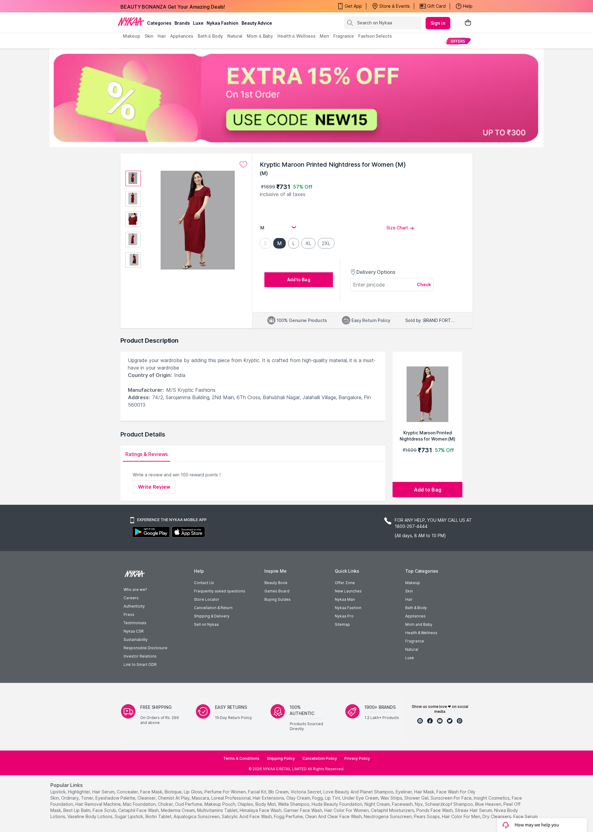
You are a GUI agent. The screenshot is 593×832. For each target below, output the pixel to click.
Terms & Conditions (241, 758)
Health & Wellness (421, 632)
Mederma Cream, (178, 810)
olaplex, (246, 804)
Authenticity (134, 606)
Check (424, 284)
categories (159, 23)
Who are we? (135, 589)
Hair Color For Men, (461, 816)
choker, (166, 804)
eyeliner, (404, 791)
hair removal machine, (98, 804)
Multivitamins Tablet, (217, 810)
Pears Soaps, (427, 816)
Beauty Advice (257, 23)
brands (182, 23)
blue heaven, (488, 804)
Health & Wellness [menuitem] (296, 36)
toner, (87, 798)
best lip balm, (77, 810)
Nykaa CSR (134, 631)
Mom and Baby (418, 624)
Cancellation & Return (213, 607)
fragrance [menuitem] (343, 36)
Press (129, 614)
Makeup (412, 582)
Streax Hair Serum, (474, 810)
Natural (411, 649)
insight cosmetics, (492, 798)
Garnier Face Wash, (303, 810)
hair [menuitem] (162, 36)
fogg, (318, 798)
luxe (198, 23)
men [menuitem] (324, 36)
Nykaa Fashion (222, 23)
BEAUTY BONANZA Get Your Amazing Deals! (172, 6)
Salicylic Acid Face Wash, (247, 816)
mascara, (201, 798)
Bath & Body (416, 607)
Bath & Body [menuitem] (210, 36)
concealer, (128, 791)
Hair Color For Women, (347, 810)
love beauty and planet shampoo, (358, 791)
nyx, (419, 804)
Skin (409, 591)
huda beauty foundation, (337, 804)
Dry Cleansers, (497, 816)
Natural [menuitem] (234, 36)
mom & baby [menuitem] (260, 36)
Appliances (415, 616)
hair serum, (104, 791)
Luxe (409, 657)
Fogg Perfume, (289, 816)
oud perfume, (189, 804)
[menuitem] (458, 40)
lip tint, (333, 798)
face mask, (151, 791)
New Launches (348, 591)
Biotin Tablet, (158, 816)
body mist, (266, 804)
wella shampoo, (294, 804)
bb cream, (278, 791)
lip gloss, (193, 791)
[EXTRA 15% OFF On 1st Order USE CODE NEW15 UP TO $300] (296, 97)
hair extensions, (269, 798)
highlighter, (79, 791)
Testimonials (135, 623)
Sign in (438, 23)
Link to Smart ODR (140, 664)
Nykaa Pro (344, 616)
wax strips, (392, 798)
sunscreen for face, (452, 798)
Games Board (276, 591)
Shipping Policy (281, 758)
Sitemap (342, 624)
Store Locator (206, 599)
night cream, (377, 804)
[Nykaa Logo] (130, 21)
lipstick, (58, 791)
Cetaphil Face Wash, (139, 810)
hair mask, (424, 791)
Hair (409, 599)
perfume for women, (225, 791)
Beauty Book (276, 582)
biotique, (174, 791)
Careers (131, 598)
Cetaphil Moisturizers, (393, 810)
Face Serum (525, 816)
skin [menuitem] (149, 36)
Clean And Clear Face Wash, (334, 816)
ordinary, (70, 798)
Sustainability (136, 639)
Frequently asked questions (219, 591)
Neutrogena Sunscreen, (388, 816)
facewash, (403, 804)
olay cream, (298, 798)
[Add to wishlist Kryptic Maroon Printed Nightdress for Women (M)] (243, 164)
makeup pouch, (220, 804)
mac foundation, (140, 804)
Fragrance (414, 641)
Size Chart (397, 227)
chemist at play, (174, 798)
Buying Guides (277, 599)
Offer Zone (345, 582)
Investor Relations (140, 656)
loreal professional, (231, 798)
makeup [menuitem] (131, 36)
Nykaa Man (345, 599)
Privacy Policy (357, 758)
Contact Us (204, 582)
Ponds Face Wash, (435, 810)
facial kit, (257, 791)
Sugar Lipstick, (129, 816)
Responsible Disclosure (145, 648)
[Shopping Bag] (468, 23)
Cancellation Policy (319, 758)
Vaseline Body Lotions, (90, 816)
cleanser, (147, 798)
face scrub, (105, 810)
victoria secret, (306, 791)
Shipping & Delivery (211, 616)
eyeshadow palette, (115, 798)
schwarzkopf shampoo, (449, 804)
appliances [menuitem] (181, 36)
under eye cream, (360, 798)
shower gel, (416, 798)
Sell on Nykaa (206, 624)
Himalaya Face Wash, (261, 810)
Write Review (154, 487)
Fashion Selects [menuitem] (375, 36)
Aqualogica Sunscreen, (197, 816)
